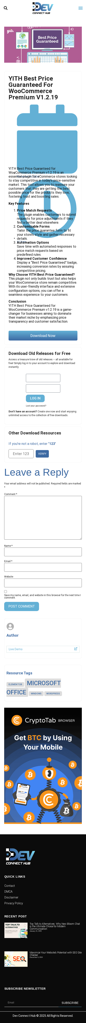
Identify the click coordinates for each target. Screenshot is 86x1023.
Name (8, 546)
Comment (10, 494)
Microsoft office (33, 688)
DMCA (8, 891)
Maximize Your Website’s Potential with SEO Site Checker (56, 939)
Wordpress (53, 693)
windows (36, 693)
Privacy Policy (13, 903)
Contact (9, 885)
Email (8, 561)
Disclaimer (11, 897)
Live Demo (16, 649)
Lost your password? (36, 406)
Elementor (15, 684)
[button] (5, 8)
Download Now (43, 335)
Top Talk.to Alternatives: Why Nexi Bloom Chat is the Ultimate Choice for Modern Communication (55, 926)
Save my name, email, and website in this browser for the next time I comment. (42, 596)
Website (8, 576)
